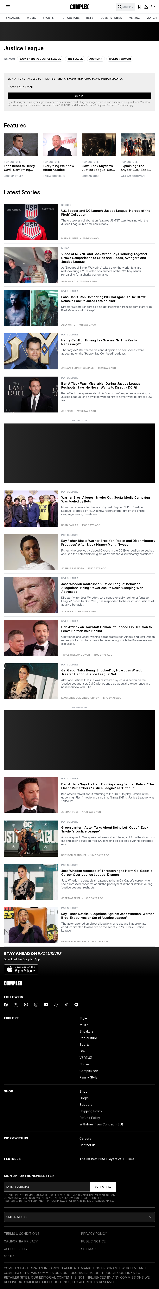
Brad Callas (69, 525)
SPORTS (48, 17)
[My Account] (146, 6)
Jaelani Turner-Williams (77, 368)
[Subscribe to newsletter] (103, 1187)
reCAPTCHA (63, 105)
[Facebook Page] (6, 1004)
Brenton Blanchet (73, 855)
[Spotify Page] (76, 1004)
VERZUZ (134, 17)
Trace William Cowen (75, 654)
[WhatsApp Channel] (26, 1004)
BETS (89, 17)
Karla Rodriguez (54, 176)
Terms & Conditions (21, 1234)
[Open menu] (8, 7)
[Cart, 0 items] (152, 6)
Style (83, 1018)
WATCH (152, 17)
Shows (85, 1064)
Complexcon (89, 1071)
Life (82, 1051)
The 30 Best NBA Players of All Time (107, 1159)
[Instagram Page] (36, 1004)
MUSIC (31, 17)
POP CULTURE (70, 17)
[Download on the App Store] (21, 967)
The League (75, 58)
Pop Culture (12, 161)
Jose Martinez (13, 176)
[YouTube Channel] (46, 1004)
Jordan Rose (90, 176)
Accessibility (16, 1249)
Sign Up (79, 95)
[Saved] (139, 7)
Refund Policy (90, 1118)
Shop (83, 1091)
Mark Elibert (70, 238)
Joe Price (67, 411)
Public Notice (93, 1241)
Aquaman (95, 58)
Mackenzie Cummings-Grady (80, 698)
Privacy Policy (93, 105)
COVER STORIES (111, 17)
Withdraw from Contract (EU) (101, 1124)
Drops (84, 1098)
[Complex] (79, 6)
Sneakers (86, 1031)
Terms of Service (117, 105)
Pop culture (88, 1038)
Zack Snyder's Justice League (40, 58)
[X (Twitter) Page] (16, 1004)
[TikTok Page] (66, 1004)
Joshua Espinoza (72, 568)
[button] (79, 1217)
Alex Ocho (68, 281)
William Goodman (132, 176)
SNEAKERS (13, 17)
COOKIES (9, 1256)
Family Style (88, 1077)
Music (84, 1025)
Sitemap (88, 1249)
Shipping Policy (91, 1111)
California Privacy (21, 1241)
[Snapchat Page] (56, 1004)
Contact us (87, 1145)
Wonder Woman (120, 58)
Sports (84, 1044)
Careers (85, 1138)
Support (86, 1105)
